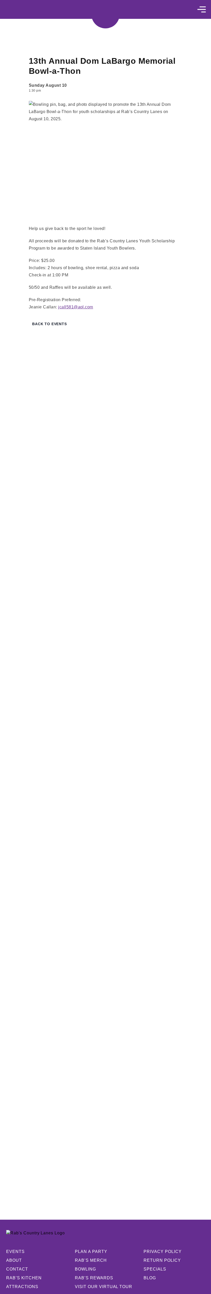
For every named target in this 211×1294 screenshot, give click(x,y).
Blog (150, 1278)
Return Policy (162, 1260)
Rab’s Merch (91, 1260)
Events (15, 1251)
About (14, 1260)
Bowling (85, 1269)
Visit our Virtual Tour (103, 1286)
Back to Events (49, 324)
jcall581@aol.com (75, 307)
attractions (22, 1286)
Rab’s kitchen (23, 1278)
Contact (17, 1269)
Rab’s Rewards (94, 1278)
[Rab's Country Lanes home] (105, 14)
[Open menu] (201, 9)
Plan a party (91, 1251)
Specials (155, 1269)
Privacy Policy (162, 1251)
